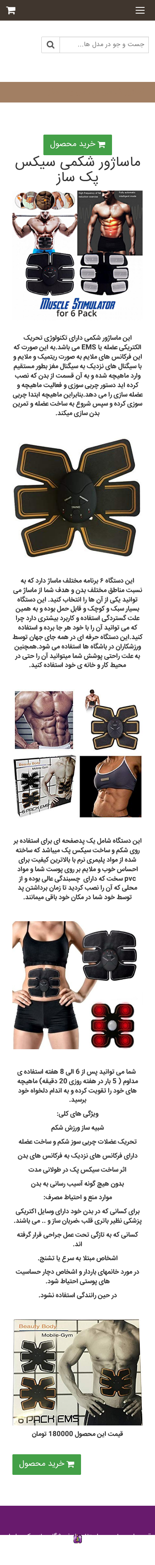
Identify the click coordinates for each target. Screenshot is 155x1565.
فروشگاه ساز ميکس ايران (37, 1537)
